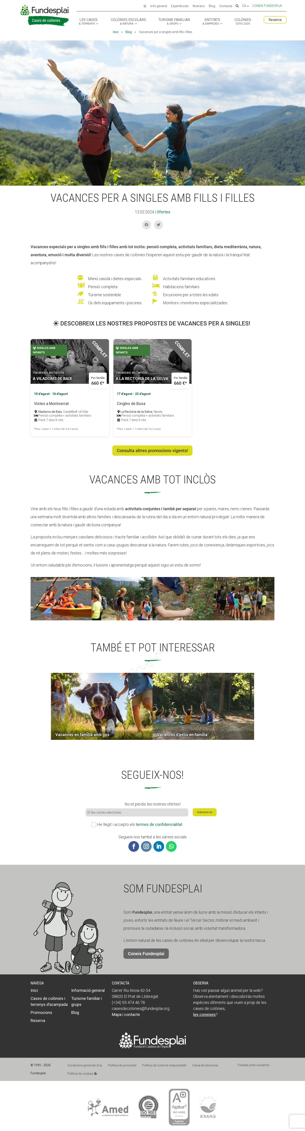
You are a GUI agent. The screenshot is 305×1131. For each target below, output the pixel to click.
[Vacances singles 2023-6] (122, 620)
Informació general (88, 990)
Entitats (211, 21)
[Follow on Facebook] (133, 846)
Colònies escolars (128, 21)
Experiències (180, 6)
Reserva (275, 20)
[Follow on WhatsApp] (171, 846)
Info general (158, 6)
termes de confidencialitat (159, 824)
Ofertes (163, 212)
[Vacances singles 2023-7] (182, 620)
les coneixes (204, 1014)
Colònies (242, 21)
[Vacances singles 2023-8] (243, 620)
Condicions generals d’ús (84, 1065)
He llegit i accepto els (139, 824)
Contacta (225, 6)
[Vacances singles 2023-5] (61, 620)
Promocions (41, 1012)
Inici (115, 32)
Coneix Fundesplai (267, 6)
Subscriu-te (204, 812)
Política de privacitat (122, 1065)
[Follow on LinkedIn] (158, 846)
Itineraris (199, 6)
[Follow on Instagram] (146, 846)
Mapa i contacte (126, 1014)
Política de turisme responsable (164, 1065)
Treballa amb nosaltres (253, 1065)
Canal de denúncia (205, 1065)
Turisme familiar (174, 21)
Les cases (88, 21)
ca (244, 6)
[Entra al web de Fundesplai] (152, 1047)
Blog (212, 6)
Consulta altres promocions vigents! (152, 450)
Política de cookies (80, 1073)
